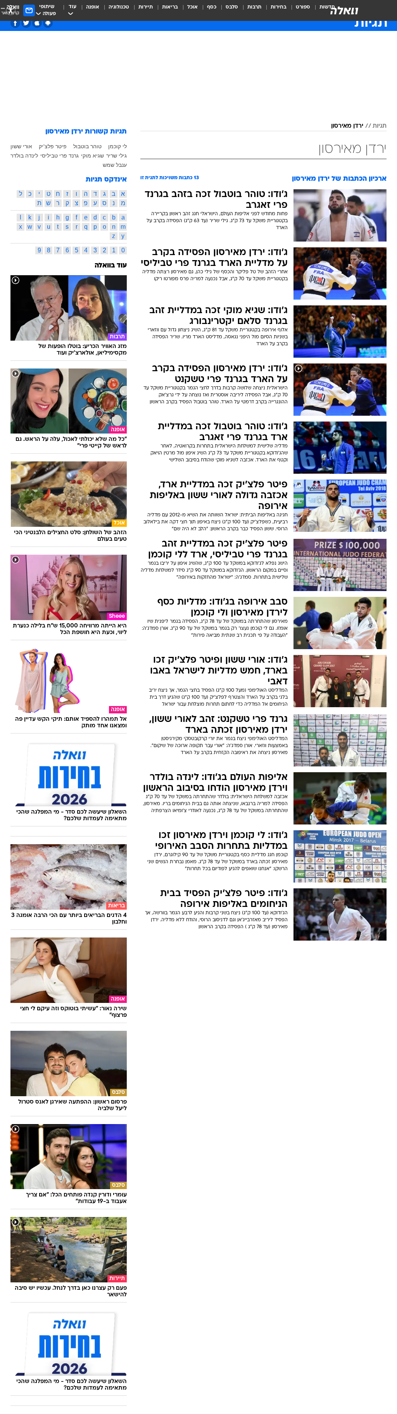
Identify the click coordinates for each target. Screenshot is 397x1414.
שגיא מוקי (92, 156)
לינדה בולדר (24, 156)
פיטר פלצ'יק (53, 146)
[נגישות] (11, 10)
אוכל (192, 7)
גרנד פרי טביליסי (59, 156)
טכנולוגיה (119, 7)
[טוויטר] (26, 23)
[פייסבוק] (15, 23)
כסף (211, 7)
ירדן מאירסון (347, 126)
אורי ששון (21, 146)
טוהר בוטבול (87, 146)
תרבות (254, 7)
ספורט (303, 7)
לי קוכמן (117, 146)
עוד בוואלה (111, 265)
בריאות (170, 7)
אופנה (92, 7)
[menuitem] (298, 10)
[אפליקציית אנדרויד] (48, 23)
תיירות (145, 7)
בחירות (279, 7)
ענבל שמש (115, 165)
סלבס (232, 7)
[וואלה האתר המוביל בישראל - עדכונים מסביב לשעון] (344, 10)
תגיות (380, 126)
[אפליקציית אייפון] (37, 23)
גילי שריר (116, 156)
